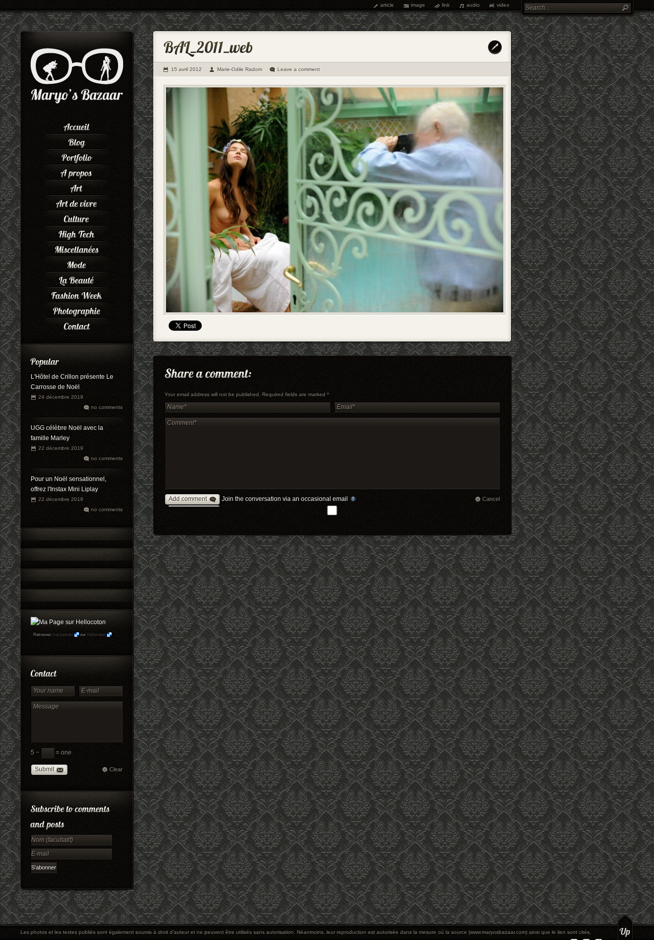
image (418, 5)
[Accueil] (77, 125)
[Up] (625, 927)
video (503, 5)
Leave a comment (298, 69)
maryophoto (62, 634)
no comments (107, 407)
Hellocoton (96, 634)
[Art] (77, 186)
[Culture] (77, 217)
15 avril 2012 (186, 69)
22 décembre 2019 (60, 448)
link (446, 5)
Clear (116, 769)
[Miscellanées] (77, 248)
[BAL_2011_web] (335, 200)
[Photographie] (77, 309)
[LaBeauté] (77, 278)
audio (473, 5)
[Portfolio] (77, 156)
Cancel (491, 499)
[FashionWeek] (77, 294)
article (387, 5)
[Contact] (77, 324)
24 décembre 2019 (60, 397)
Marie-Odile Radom (239, 69)
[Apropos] (77, 171)
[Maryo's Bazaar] (77, 102)
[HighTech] (77, 232)
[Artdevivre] (77, 202)
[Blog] (77, 140)
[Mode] (77, 263)
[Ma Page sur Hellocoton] (68, 622)
